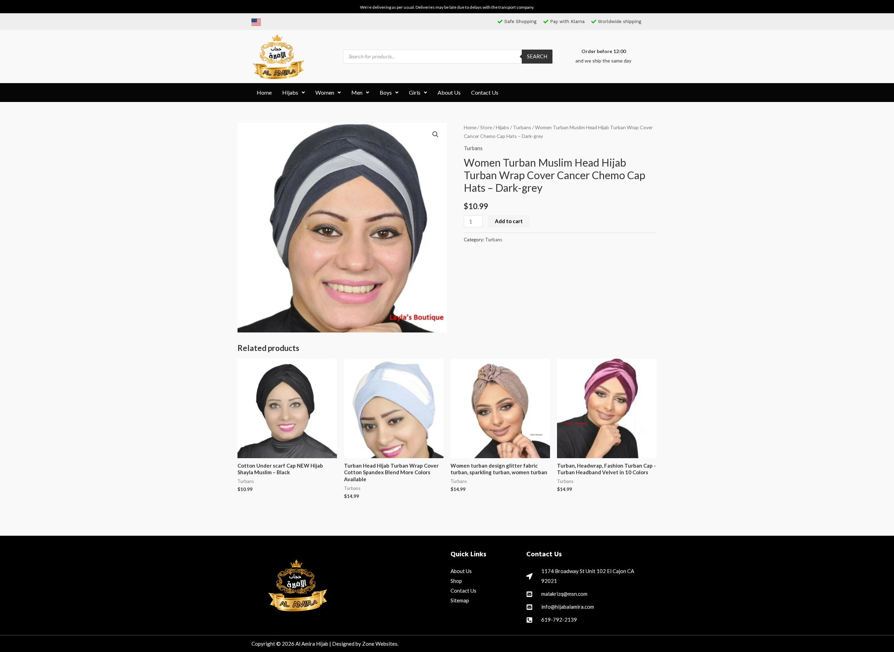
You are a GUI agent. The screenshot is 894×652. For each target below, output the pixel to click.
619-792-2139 (559, 619)
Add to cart (509, 221)
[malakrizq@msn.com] (529, 594)
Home (264, 92)
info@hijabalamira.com (567, 606)
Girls (414, 92)
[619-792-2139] (529, 620)
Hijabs (290, 92)
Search (537, 56)
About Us (449, 92)
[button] (293, 93)
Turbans (522, 127)
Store (486, 127)
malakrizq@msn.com (564, 594)
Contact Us (484, 92)
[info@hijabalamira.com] (529, 607)
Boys (386, 92)
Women (324, 92)
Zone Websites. (380, 643)
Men (356, 92)
